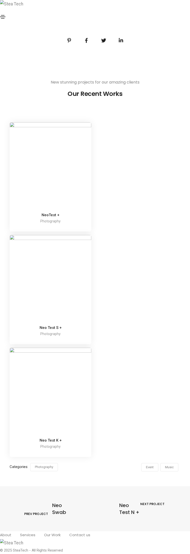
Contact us (79, 534)
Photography (44, 467)
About (5, 534)
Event (150, 467)
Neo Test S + (51, 327)
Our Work (52, 534)
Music (169, 467)
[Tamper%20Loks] (69, 40)
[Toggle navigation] (2, 17)
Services (27, 534)
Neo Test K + (51, 440)
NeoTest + (50, 215)
